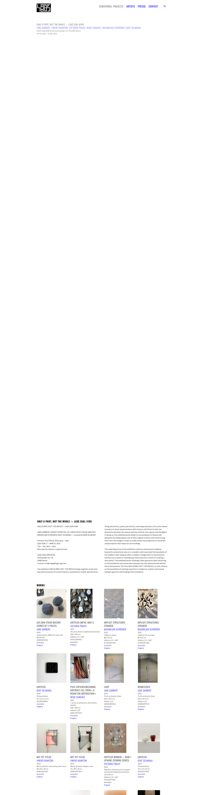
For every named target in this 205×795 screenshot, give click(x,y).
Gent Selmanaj (133, 27)
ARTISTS (130, 6)
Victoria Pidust (77, 27)
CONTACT (153, 6)
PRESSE (142, 6)
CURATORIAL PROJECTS (111, 6)
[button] (164, 6)
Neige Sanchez (94, 27)
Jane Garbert (43, 27)
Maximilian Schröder (113, 27)
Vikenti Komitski (59, 27)
